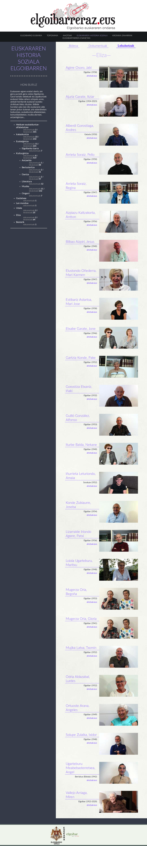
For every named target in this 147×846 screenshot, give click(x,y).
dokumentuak (28, 130)
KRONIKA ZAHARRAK (122, 35)
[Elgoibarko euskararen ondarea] (72, 29)
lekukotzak (27, 132)
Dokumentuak (98, 45)
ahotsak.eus (92, 76)
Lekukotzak (126, 45)
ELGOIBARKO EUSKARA (31, 35)
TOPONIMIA (52, 35)
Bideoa (73, 45)
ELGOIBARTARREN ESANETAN (76, 38)
